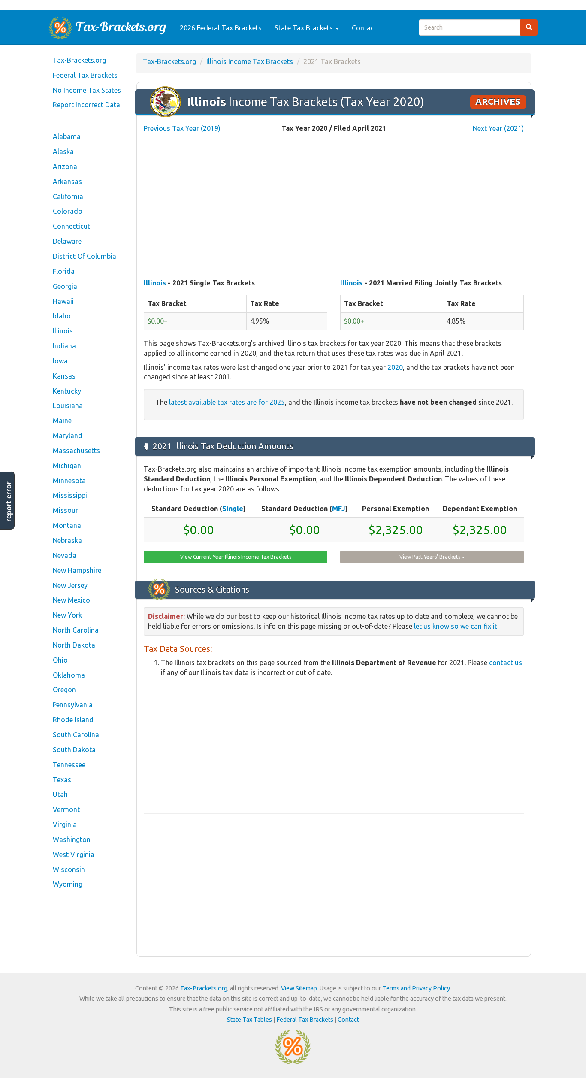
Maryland (67, 435)
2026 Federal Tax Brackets (221, 28)
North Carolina (76, 630)
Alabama (67, 136)
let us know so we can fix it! (456, 626)
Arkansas (67, 181)
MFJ (338, 508)
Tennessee (69, 765)
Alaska (63, 151)
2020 (395, 367)
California (68, 196)
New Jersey (70, 585)
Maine (62, 420)
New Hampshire (77, 570)
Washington (72, 839)
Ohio (60, 660)
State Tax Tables (249, 1019)
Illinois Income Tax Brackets (249, 61)
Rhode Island (73, 720)
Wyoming (67, 884)
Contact (364, 28)
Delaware (67, 241)
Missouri (66, 510)
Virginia (65, 824)
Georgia (65, 286)
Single (232, 508)
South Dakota (74, 750)
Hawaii (63, 301)
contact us (505, 662)
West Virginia (73, 854)
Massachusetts (76, 450)
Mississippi (70, 495)
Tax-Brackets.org (79, 60)
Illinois (63, 331)
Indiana (64, 346)
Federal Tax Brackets (85, 75)
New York (67, 615)
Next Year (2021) (498, 128)
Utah (60, 794)
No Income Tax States (87, 90)
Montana (67, 525)
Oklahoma (69, 675)
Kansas (64, 376)
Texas (62, 780)
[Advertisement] (334, 211)
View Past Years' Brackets (430, 557)
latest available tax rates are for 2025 (227, 402)
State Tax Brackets (305, 28)
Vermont (66, 809)
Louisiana (68, 405)
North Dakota (74, 645)
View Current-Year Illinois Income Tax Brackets (235, 557)
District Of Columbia (84, 256)
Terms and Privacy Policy (416, 988)
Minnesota (69, 480)
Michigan (67, 465)
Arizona (65, 166)
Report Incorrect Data (86, 105)
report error (9, 501)
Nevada (64, 555)
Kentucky (67, 391)
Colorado (67, 211)
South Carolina (76, 735)
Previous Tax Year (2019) (182, 128)
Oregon (64, 689)
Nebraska (67, 540)
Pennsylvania (73, 705)
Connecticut (71, 226)
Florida (64, 271)
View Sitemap (299, 988)
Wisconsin (69, 869)
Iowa (60, 361)
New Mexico (71, 600)
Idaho (62, 316)
